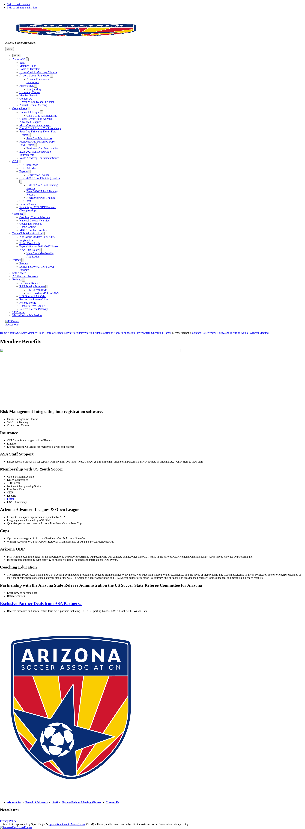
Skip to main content (18, 4)
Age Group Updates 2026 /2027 (37, 236)
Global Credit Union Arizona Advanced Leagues (35, 120)
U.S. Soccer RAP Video (32, 296)
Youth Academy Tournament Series (39, 157)
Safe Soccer (19, 272)
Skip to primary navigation (22, 7)
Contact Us (25, 98)
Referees (17, 279)
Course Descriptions (30, 223)
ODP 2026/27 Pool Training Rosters (39, 178)
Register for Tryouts (37, 174)
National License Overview (34, 220)
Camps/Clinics (27, 204)
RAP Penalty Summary (32, 286)
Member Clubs (27, 65)
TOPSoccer (18, 312)
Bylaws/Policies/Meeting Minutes (38, 72)
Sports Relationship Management (67, 824)
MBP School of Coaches (33, 230)
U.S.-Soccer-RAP (36, 289)
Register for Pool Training (40, 197)
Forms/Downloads (29, 243)
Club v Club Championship (41, 115)
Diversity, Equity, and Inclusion (37, 101)
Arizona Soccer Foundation (34, 75)
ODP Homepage (28, 164)
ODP (15, 161)
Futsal (10, 498)
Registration (26, 240)
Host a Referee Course (32, 305)
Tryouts (23, 171)
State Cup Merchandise (39, 138)
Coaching (17, 213)
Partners (16, 259)
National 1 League (29, 112)
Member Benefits (29, 95)
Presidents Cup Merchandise (42, 148)
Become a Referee (29, 283)
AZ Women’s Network (25, 276)
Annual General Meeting (33, 104)
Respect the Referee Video (34, 299)
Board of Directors (29, 68)
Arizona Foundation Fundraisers (37, 81)
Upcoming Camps (29, 92)
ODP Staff (25, 200)
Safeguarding (33, 89)
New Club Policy (29, 249)
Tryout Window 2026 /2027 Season (39, 246)
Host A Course (27, 226)
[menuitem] (3, 332)
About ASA (19, 59)
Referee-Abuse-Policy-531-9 (42, 293)
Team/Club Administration (27, 233)
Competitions (19, 108)
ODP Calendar (27, 168)
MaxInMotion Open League (35, 125)
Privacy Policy (8, 820)
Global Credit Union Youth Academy (40, 128)
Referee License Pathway (33, 308)
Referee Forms (27, 302)
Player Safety (26, 85)
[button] (9, 49)
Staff (22, 62)
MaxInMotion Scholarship (27, 315)
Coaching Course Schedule (34, 217)
